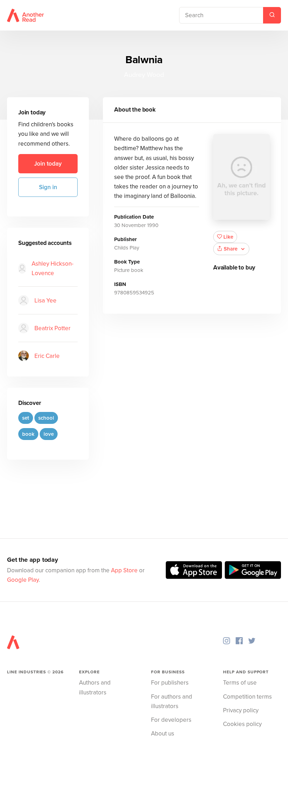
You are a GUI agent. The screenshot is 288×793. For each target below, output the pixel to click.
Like (228, 237)
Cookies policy (242, 724)
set (25, 418)
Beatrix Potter (52, 328)
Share (230, 249)
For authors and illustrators (171, 701)
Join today (48, 163)
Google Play (23, 580)
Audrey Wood (144, 75)
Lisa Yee (45, 300)
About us (162, 733)
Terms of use (240, 682)
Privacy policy (240, 710)
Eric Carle (47, 356)
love (49, 434)
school (46, 418)
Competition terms (247, 696)
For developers (171, 720)
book (28, 434)
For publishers (170, 682)
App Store (124, 570)
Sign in (48, 187)
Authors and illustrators (95, 687)
